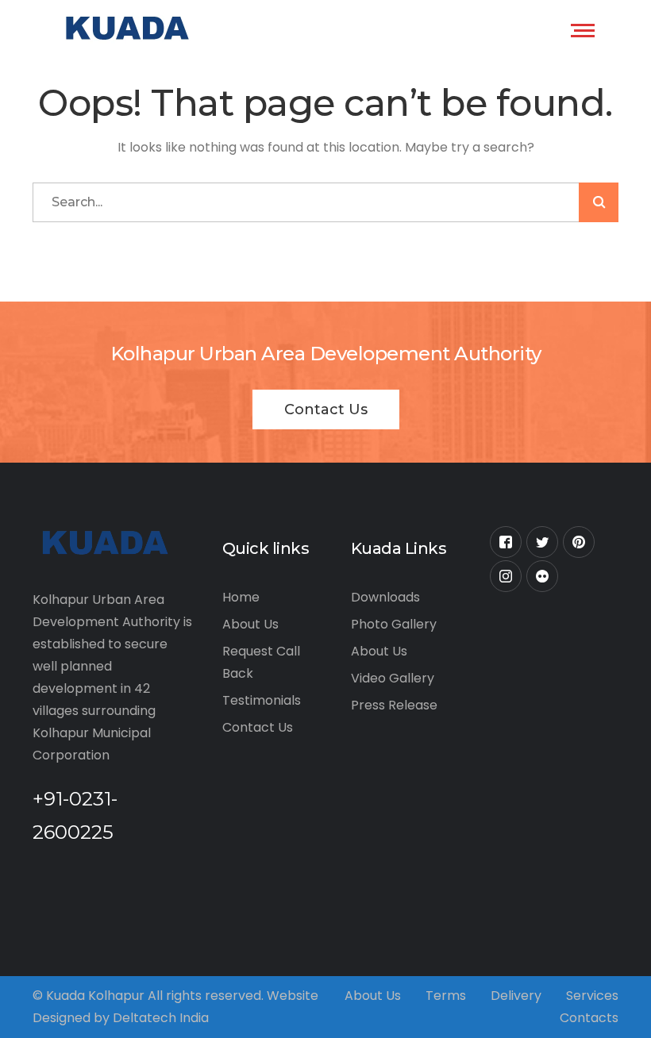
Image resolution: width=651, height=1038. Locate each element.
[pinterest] (579, 542)
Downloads (385, 597)
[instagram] (506, 576)
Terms (446, 995)
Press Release (394, 705)
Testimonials (261, 700)
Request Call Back (261, 662)
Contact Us (326, 409)
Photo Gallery (394, 624)
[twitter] (542, 542)
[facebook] (506, 542)
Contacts (589, 1018)
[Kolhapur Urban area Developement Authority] (124, 28)
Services (592, 995)
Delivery (516, 995)
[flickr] (542, 576)
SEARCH (598, 202)
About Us (250, 624)
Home (241, 597)
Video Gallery (392, 678)
